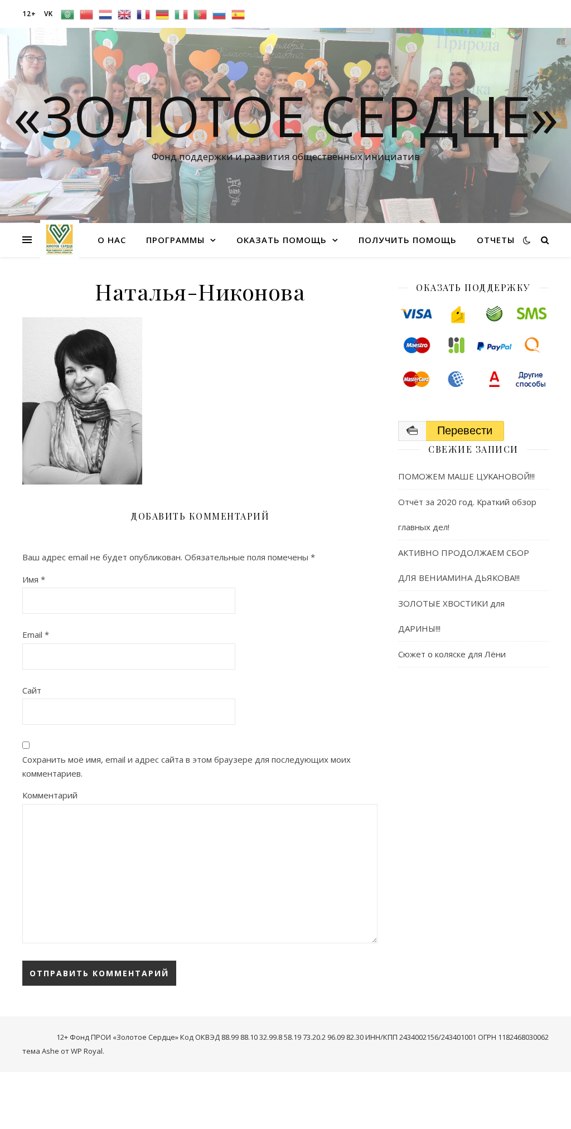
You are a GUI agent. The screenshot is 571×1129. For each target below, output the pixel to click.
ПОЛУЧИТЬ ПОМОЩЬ (408, 239)
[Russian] (219, 14)
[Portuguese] (200, 14)
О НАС (112, 239)
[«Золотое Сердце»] (59, 239)
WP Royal (87, 1051)
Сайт (31, 690)
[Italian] (181, 14)
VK (48, 13)
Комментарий (50, 795)
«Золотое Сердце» (285, 115)
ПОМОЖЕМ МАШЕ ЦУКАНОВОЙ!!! (466, 476)
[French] (143, 14)
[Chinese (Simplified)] (86, 14)
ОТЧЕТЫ (496, 239)
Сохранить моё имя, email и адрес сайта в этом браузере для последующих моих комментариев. (186, 766)
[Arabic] (67, 14)
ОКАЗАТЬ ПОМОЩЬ (281, 239)
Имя (33, 579)
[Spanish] (238, 14)
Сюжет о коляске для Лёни (452, 654)
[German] (162, 14)
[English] (124, 14)
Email (35, 634)
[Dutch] (105, 14)
